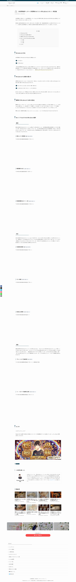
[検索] (68, 0)
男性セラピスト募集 (12, 569)
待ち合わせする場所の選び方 (26, 34)
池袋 (23, 42)
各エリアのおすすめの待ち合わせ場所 (28, 38)
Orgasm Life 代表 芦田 (20, 481)
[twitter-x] (65, 0)
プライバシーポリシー (42, 578)
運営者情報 (32, 578)
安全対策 (36, 578)
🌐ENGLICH (11, 574)
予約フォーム (12, 571)
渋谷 (23, 41)
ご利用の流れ (11, 551)
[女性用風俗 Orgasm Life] (11, 3)
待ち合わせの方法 (24, 33)
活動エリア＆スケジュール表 (14, 556)
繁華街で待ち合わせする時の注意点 (27, 36)
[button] (1, 286)
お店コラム (17, 463)
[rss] (67, 0)
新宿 (23, 39)
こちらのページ (52, 479)
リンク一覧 (11, 561)
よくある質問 (11, 559)
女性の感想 (11, 564)
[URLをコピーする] (1, 296)
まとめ (22, 44)
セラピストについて (12, 554)
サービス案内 (11, 549)
